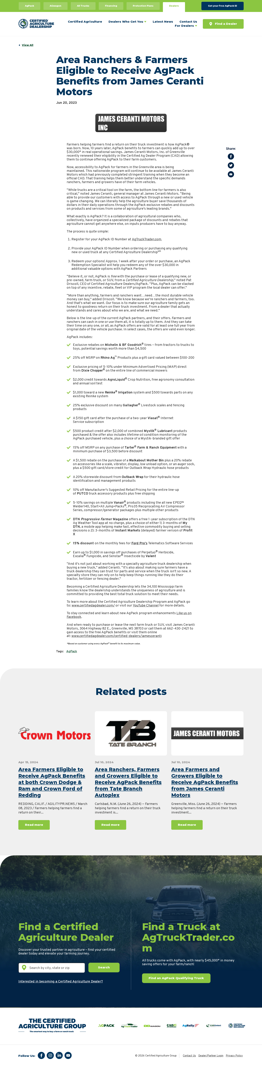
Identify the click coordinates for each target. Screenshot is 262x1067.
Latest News (163, 21)
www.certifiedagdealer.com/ (93, 605)
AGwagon (55, 5)
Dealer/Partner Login (210, 1056)
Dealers (174, 5)
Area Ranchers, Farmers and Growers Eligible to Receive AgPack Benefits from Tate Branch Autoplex (128, 782)
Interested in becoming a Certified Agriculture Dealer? (60, 981)
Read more (34, 825)
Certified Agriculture (85, 21)
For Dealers (184, 25)
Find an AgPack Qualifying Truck (176, 978)
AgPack (29, 5)
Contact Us (188, 21)
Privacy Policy (234, 1056)
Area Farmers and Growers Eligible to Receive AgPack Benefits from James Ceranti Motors (204, 782)
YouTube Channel (146, 605)
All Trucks (83, 5)
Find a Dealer (226, 23)
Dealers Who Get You (126, 21)
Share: (231, 149)
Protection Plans (143, 5)
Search (104, 967)
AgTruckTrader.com (147, 239)
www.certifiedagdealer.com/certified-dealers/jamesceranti (116, 636)
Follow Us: (26, 1055)
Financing (111, 5)
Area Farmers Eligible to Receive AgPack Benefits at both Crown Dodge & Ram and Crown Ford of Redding (51, 782)
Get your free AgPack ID (222, 5)
